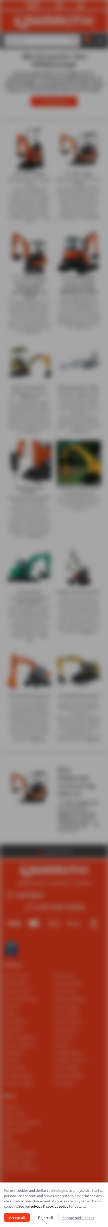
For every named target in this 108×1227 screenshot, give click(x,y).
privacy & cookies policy (49, 1206)
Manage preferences (78, 1217)
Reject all (45, 1217)
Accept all (17, 1217)
